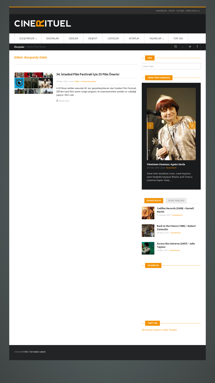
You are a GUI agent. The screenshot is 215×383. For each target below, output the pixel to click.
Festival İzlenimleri (88, 81)
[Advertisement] (61, 374)
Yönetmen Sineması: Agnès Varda (166, 164)
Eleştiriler (26, 38)
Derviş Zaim (32, 47)
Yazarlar (155, 38)
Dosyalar (52, 38)
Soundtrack (153, 200)
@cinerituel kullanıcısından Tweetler (159, 330)
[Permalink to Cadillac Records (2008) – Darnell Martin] (149, 213)
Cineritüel (18, 352)
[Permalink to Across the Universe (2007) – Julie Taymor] (149, 248)
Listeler (113, 38)
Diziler (73, 38)
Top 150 (178, 38)
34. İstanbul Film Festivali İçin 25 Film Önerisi (87, 74)
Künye (172, 11)
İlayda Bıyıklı (171, 168)
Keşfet (92, 38)
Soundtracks (177, 215)
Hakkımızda (161, 11)
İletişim (180, 11)
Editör (77, 81)
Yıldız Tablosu (176, 200)
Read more (64, 101)
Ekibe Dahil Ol (193, 11)
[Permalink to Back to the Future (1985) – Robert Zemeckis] (149, 230)
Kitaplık (134, 38)
